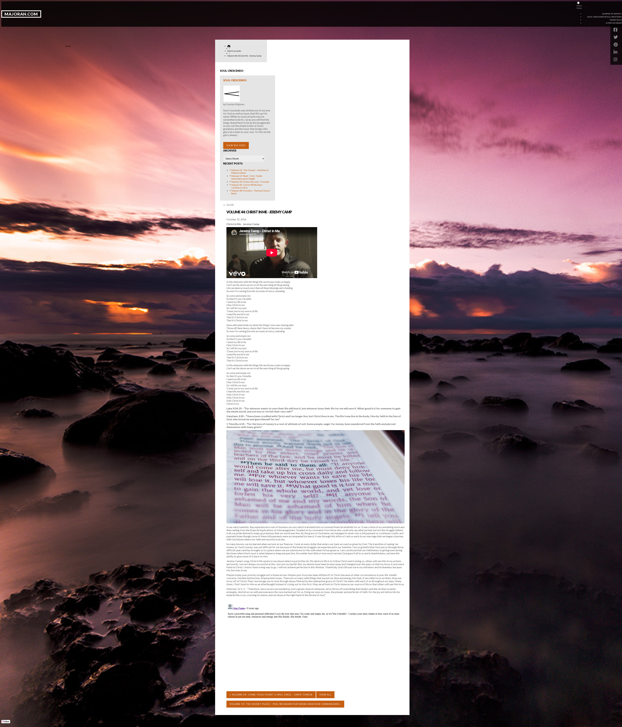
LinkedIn (616, 52)
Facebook (616, 30)
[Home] (228, 46)
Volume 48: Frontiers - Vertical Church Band (250, 192)
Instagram (616, 59)
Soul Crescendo (235, 80)
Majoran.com (21, 13)
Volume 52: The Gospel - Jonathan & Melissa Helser (249, 171)
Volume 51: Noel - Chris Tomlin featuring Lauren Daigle (246, 177)
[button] (236, 145)
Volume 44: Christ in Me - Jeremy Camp (259, 212)
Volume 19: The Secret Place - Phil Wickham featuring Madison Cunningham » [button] (285, 704)
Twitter (616, 37)
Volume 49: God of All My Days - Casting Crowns (247, 186)
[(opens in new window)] (5, 722)
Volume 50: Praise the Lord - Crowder (250, 181)
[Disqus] (315, 643)
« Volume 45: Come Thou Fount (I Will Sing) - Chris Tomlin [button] (271, 694)
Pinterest (616, 44)
